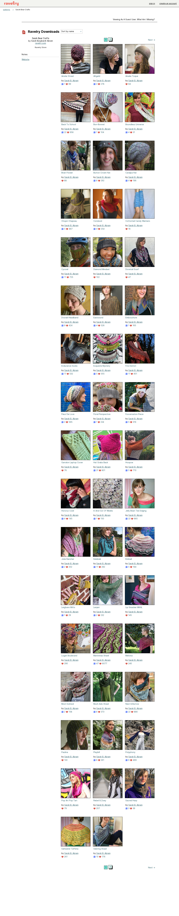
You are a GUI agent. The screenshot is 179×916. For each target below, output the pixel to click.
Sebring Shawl (100, 849)
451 (135, 373)
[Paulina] (75, 735)
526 (102, 325)
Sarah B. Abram (71, 80)
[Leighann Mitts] (75, 590)
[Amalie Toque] (140, 59)
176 (103, 856)
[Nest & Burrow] (140, 687)
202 (70, 567)
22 (65, 132)
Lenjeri (96, 607)
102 (98, 277)
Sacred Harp (131, 800)
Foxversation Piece (134, 414)
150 (102, 518)
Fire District (130, 366)
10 (97, 856)
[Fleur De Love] (75, 397)
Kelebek (97, 559)
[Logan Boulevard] (75, 638)
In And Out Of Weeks (103, 511)
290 (66, 663)
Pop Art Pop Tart (69, 800)
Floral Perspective (101, 414)
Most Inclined (67, 704)
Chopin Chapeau (69, 221)
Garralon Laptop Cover (72, 462)
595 (70, 422)
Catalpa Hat (131, 172)
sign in (152, 3)
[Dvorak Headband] (75, 300)
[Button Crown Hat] (108, 155)
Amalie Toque (131, 76)
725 (71, 277)
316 (134, 422)
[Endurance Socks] (75, 349)
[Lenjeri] (108, 590)
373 (102, 712)
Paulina (64, 752)
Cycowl (64, 269)
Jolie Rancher (67, 559)
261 (102, 760)
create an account (168, 3)
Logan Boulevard (69, 655)
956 (71, 132)
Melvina (129, 655)
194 (134, 567)
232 (102, 615)
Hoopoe (129, 462)
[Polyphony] (140, 735)
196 (134, 180)
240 (130, 663)
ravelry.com (40, 43)
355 (102, 373)
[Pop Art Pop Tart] (75, 783)
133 (65, 760)
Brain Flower (67, 172)
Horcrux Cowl (67, 511)
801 (103, 470)
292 (102, 180)
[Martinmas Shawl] (108, 638)
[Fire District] (140, 349)
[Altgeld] (108, 59)
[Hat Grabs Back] (108, 445)
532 (71, 373)
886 (135, 712)
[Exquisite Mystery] (108, 349)
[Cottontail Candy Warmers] (140, 204)
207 (98, 808)
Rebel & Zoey (99, 800)
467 (70, 229)
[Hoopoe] (140, 445)
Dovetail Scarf (132, 269)
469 (134, 760)
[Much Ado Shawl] (108, 687)
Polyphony (130, 752)
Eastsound (98, 317)
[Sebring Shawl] (108, 831)
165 (134, 325)
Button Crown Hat (101, 172)
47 (129, 277)
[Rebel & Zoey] (108, 783)
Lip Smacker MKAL (133, 607)
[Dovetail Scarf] (140, 252)
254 (102, 229)
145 (70, 518)
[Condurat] (108, 204)
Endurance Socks (69, 366)
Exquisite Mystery (101, 366)
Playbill (96, 752)
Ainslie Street (67, 76)
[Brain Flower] (75, 155)
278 (102, 84)
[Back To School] (75, 107)
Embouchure (131, 317)
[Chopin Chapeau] (75, 204)
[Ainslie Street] (75, 59)
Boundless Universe (134, 124)
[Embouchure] (140, 300)
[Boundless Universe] (140, 107)
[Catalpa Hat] (140, 155)
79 (65, 808)
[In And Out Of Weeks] (108, 493)
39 (133, 808)
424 (70, 325)
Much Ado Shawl (101, 704)
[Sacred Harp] (140, 783)
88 (65, 180)
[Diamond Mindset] (108, 252)
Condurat (97, 221)
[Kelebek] (108, 542)
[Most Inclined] (75, 687)
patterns (6, 10)
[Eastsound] (108, 300)
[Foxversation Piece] (140, 397)
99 (69, 84)
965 (135, 518)
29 (69, 615)
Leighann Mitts (68, 607)
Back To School (68, 124)
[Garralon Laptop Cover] (75, 445)
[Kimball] (140, 542)
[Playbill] (108, 735)
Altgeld (96, 76)
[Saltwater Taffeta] (75, 831)
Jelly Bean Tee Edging (135, 511)
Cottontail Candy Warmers (137, 221)
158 (70, 712)
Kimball (128, 559)
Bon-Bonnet (99, 124)
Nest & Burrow (132, 704)
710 (134, 470)
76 (65, 470)
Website (25, 59)
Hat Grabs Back (100, 462)
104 (102, 132)
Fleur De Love (67, 414)
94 (129, 84)
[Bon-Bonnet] (108, 107)
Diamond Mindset (101, 269)
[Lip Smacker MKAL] (140, 590)
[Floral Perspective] (108, 397)
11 (65, 277)
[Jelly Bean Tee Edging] (140, 493)
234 (102, 422)
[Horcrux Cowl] (75, 493)
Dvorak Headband (69, 317)
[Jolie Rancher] (75, 542)
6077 (104, 663)
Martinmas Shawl (101, 655)
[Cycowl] (75, 252)
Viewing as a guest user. (134, 19)
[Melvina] (140, 638)
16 (129, 229)
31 (133, 132)
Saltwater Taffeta (69, 849)
